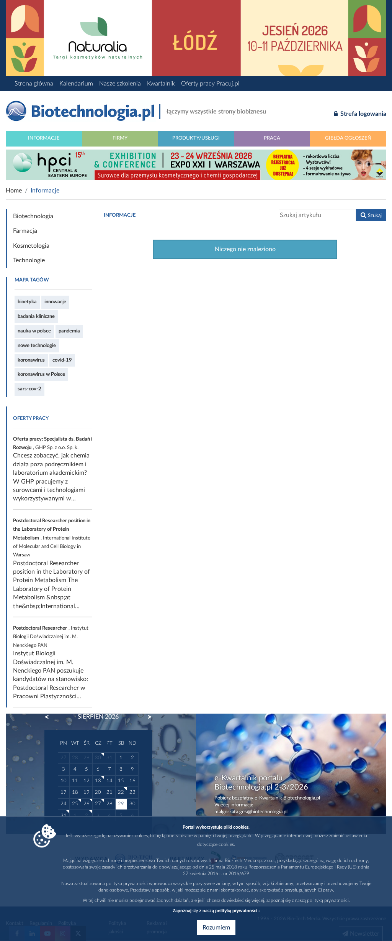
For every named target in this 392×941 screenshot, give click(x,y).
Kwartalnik (161, 84)
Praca (272, 138)
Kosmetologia (31, 246)
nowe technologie (37, 345)
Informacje (44, 138)
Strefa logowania (362, 114)
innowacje (55, 301)
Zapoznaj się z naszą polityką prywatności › (216, 910)
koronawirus (31, 360)
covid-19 (62, 360)
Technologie (29, 260)
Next (146, 717)
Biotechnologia (33, 216)
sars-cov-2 (29, 389)
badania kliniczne (36, 316)
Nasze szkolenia (120, 84)
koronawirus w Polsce (41, 374)
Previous (50, 717)
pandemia (69, 331)
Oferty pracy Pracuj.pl (210, 84)
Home (14, 191)
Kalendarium (76, 84)
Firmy (120, 138)
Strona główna (34, 84)
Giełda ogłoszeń (348, 138)
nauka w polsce (34, 331)
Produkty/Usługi (196, 138)
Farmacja (25, 231)
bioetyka (27, 301)
